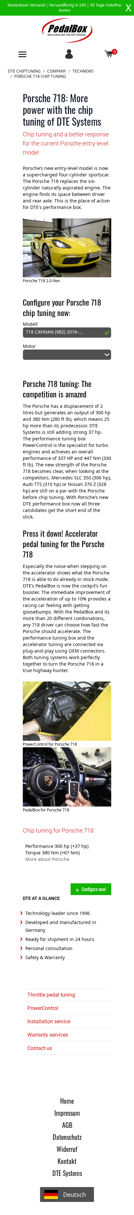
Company (56, 71)
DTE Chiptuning (24, 71)
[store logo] (67, 30)
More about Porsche (47, 859)
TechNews (83, 71)
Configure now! (94, 889)
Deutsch (74, 1194)
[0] (109, 54)
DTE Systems (67, 1173)
